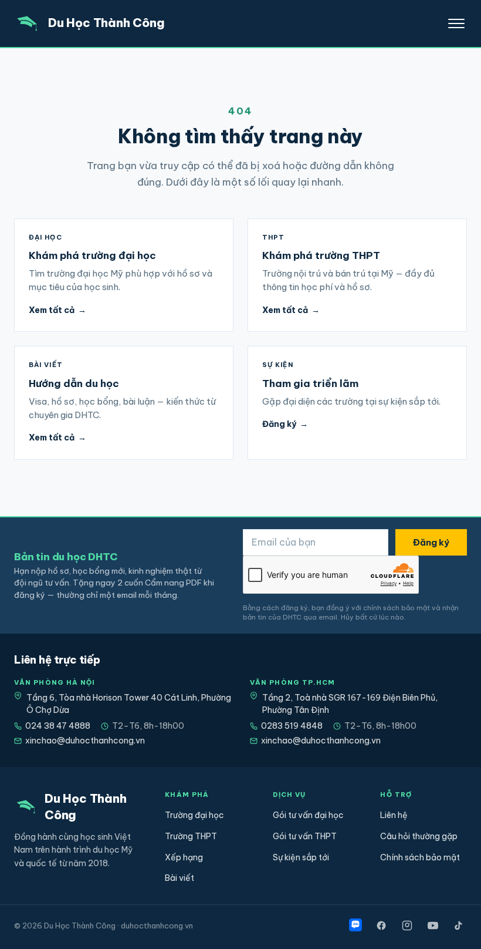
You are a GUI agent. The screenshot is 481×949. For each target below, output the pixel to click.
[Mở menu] (456, 23)
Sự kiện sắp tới (301, 857)
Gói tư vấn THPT (305, 836)
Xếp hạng (184, 857)
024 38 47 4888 (57, 726)
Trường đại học (194, 815)
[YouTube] (433, 925)
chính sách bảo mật (396, 608)
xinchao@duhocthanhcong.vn (85, 740)
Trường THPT (191, 836)
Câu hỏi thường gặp (419, 836)
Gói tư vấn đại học (308, 815)
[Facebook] (381, 925)
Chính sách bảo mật (420, 857)
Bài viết (179, 878)
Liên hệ (394, 815)
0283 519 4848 (292, 726)
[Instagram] (407, 925)
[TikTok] (458, 925)
